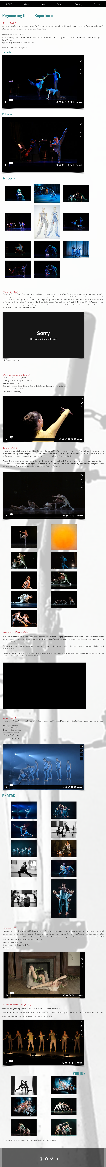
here (17, 360)
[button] (26, 4)
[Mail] (56, 1159)
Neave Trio (85, 26)
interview (40, 466)
